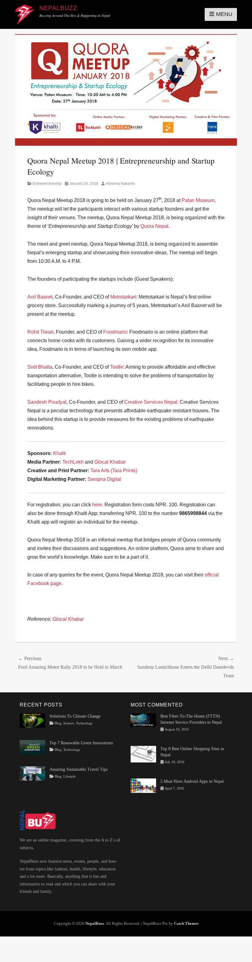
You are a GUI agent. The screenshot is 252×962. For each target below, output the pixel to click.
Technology (84, 723)
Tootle (116, 367)
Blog (58, 723)
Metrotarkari (123, 296)
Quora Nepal (154, 226)
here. (97, 504)
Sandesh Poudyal (46, 402)
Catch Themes (186, 923)
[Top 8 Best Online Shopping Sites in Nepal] (143, 753)
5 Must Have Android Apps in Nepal (192, 781)
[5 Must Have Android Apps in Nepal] (143, 785)
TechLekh (73, 462)
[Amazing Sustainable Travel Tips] (32, 773)
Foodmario (115, 332)
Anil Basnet (40, 296)
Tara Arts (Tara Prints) (113, 470)
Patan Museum (198, 200)
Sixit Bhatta (39, 367)
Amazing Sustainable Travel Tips (78, 769)
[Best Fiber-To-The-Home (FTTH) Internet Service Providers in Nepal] (143, 719)
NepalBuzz (58, 8)
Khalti (59, 453)
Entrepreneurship (47, 183)
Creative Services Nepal (150, 402)
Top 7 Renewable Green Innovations (81, 743)
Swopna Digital (104, 479)
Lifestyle (69, 776)
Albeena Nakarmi (120, 183)
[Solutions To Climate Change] (32, 720)
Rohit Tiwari (40, 332)
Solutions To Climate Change (74, 716)
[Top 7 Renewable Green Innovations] (32, 746)
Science (68, 723)
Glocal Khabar (110, 462)
